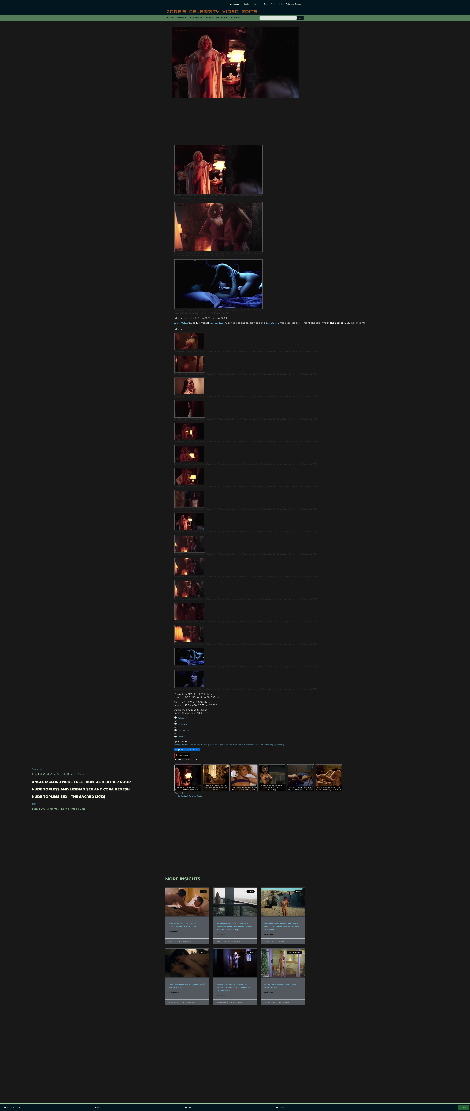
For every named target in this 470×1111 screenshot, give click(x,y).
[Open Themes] (186, 17)
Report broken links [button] (187, 749)
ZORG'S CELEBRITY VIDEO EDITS (212, 11)
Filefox (180, 737)
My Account (234, 4)
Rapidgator (182, 724)
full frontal (52, 808)
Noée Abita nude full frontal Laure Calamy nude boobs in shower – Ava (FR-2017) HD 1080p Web (281, 926)
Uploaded (182, 718)
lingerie (64, 808)
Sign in (256, 4)
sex (78, 808)
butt (41, 808)
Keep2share (183, 730)
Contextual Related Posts (189, 796)
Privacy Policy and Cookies (290, 4)
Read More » (174, 932)
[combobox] (278, 18)
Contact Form (269, 4)
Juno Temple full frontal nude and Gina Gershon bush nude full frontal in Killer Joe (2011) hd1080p (233, 987)
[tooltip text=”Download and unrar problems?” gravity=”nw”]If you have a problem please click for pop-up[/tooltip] (229, 745)
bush (35, 808)
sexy (84, 808)
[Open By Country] (201, 17)
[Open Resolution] (226, 17)
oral (72, 808)
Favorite (183, 755)
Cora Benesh (58, 774)
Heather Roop (75, 774)
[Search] (300, 18)
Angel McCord (40, 774)
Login (246, 4)
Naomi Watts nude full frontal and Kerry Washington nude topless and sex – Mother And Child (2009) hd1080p (234, 926)
